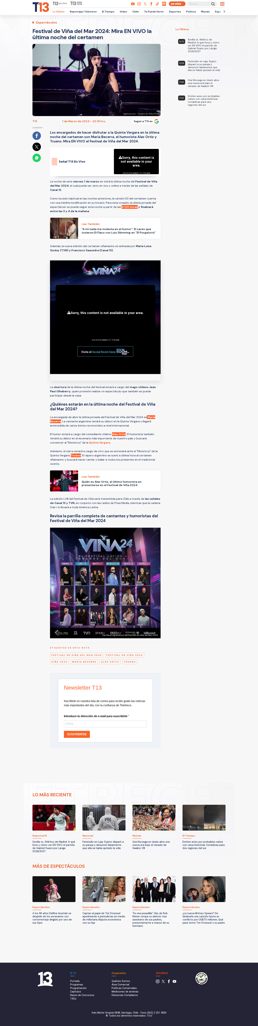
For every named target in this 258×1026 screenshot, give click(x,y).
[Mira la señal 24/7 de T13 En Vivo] (177, 3)
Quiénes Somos (121, 981)
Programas (76, 984)
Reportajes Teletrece (83, 11)
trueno (130, 661)
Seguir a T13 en (143, 121)
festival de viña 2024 (125, 655)
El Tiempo (108, 11)
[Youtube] (174, 982)
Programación (78, 988)
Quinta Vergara (99, 442)
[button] (224, 11)
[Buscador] (213, 4)
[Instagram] (157, 982)
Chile (135, 11)
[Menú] (222, 4)
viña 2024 (59, 661)
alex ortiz (110, 661)
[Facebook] (169, 982)
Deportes (175, 11)
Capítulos (75, 991)
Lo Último (59, 11)
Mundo (205, 11)
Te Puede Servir (154, 11)
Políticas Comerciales (124, 988)
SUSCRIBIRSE (77, 734)
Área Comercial (120, 984)
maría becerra (84, 661)
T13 (34, 121)
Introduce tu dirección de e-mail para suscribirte (96, 716)
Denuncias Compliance (125, 995)
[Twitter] (163, 982)
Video (123, 11)
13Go (73, 998)
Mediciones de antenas (125, 991)
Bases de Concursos (82, 995)
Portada (75, 981)
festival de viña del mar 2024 (76, 655)
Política (191, 11)
